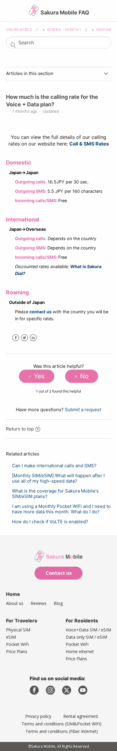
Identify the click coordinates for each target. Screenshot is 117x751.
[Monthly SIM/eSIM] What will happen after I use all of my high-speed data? (58, 478)
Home (13, 594)
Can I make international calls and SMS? (54, 465)
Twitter (24, 338)
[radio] (36, 376)
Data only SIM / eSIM (86, 637)
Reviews (38, 603)
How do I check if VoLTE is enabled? (50, 521)
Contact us (59, 573)
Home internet (80, 651)
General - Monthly (64, 29)
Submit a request (83, 409)
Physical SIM (18, 630)
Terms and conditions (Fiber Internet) (62, 731)
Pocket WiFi (17, 644)
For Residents (82, 621)
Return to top (20, 429)
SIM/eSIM (103, 29)
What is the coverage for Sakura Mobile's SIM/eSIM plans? (55, 493)
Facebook (16, 338)
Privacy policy (38, 716)
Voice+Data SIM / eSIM (88, 630)
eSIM (11, 637)
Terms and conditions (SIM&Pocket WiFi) (61, 724)
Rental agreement (80, 716)
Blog (58, 603)
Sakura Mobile (19, 29)
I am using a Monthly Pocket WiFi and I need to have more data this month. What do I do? (61, 509)
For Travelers (21, 621)
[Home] (34, 13)
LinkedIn (33, 338)
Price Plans (16, 651)
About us (14, 603)
